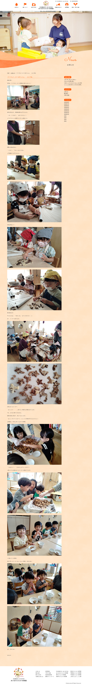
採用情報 (47, 671)
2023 (65, 121)
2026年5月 (66, 107)
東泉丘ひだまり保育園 (75, 671)
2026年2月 (66, 112)
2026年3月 (66, 110)
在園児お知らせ (39, 676)
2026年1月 (66, 114)
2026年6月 (66, 105)
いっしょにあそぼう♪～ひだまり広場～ (73, 84)
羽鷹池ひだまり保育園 (75, 673)
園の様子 (66, 93)
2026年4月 (66, 109)
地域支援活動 (48, 674)
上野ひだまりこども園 (75, 676)
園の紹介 (38, 673)
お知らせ (13, 73)
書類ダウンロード (49, 676)
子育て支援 (66, 95)
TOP (8, 73)
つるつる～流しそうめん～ (70, 79)
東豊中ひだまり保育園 (61, 676)
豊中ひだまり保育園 (61, 674)
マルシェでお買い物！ (69, 81)
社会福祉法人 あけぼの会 (62, 671)
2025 (65, 117)
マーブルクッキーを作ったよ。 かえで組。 (20, 77)
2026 (65, 116)
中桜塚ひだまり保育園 (75, 674)
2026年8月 (66, 102)
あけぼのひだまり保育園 (62, 673)
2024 (65, 119)
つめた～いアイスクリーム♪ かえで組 (73, 82)
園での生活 (38, 674)
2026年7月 (66, 103)
